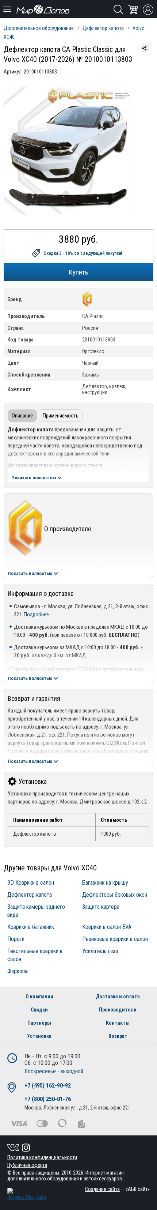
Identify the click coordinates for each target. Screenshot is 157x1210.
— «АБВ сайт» (117, 1189)
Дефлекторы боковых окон (114, 894)
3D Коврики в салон (30, 882)
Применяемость (60, 415)
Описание (22, 415)
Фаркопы (17, 971)
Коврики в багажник (30, 926)
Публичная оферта (27, 1165)
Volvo (139, 28)
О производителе (67, 529)
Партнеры (39, 1023)
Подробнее (36, 614)
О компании (39, 996)
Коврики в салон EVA (106, 926)
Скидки (39, 1010)
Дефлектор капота (103, 28)
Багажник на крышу (105, 882)
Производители (118, 1010)
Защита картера (100, 906)
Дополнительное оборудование (39, 28)
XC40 (9, 37)
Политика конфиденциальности (42, 1157)
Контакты (118, 1023)
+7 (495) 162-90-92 (47, 1085)
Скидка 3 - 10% (82, 253)
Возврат (117, 1036)
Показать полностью (33, 477)
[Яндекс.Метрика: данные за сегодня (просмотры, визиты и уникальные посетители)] (26, 1194)
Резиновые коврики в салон (115, 938)
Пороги (15, 938)
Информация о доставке (41, 593)
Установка (33, 781)
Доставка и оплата (118, 996)
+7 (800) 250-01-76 (47, 1099)
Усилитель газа (100, 951)
